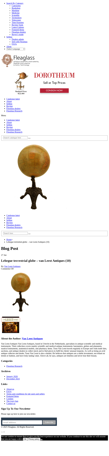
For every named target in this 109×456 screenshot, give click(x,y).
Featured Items (12, 396)
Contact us (10, 403)
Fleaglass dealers (13, 108)
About (9, 101)
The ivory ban (12, 401)
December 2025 (13, 379)
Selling (9, 104)
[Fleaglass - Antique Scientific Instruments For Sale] (20, 65)
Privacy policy (33, 439)
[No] (41, 439)
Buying (9, 106)
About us (10, 389)
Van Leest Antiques (12, 266)
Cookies (9, 399)
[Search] (29, 138)
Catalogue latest (13, 99)
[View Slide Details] (43, 94)
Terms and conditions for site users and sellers (25, 394)
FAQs (8, 391)
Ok (25, 439)
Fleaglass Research (14, 111)
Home (9, 239)
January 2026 (12, 376)
